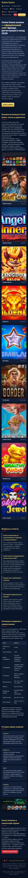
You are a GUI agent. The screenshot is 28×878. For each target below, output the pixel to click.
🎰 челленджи (6, 6)
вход (15, 14)
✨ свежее (19, 9)
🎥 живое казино (16, 6)
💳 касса (4, 11)
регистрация (21, 14)
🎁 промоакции (13, 11)
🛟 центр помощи (6, 14)
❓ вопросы (5, 9)
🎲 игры (12, 9)
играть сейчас (8, 104)
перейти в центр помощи (10, 851)
